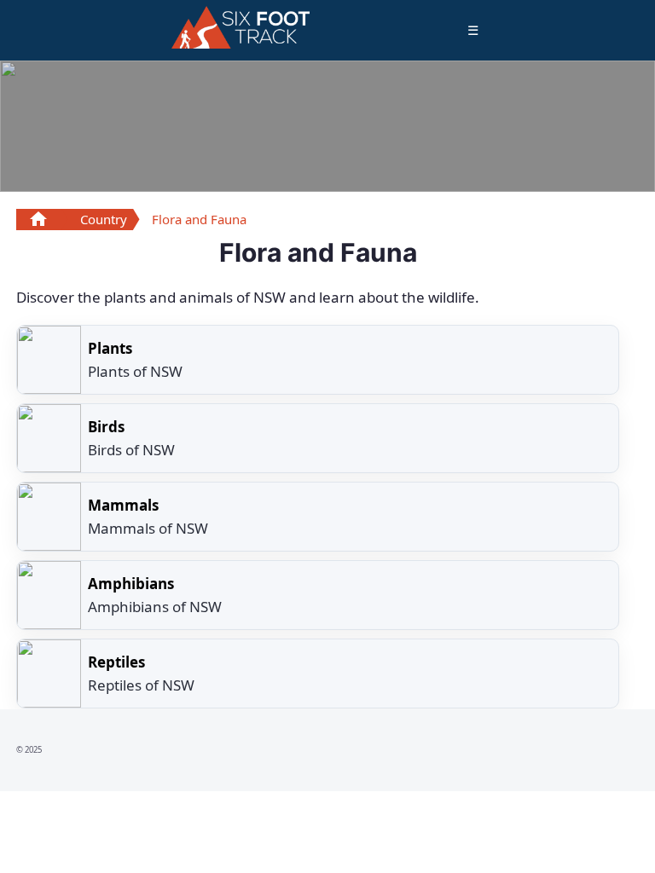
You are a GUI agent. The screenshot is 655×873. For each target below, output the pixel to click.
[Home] (240, 27)
